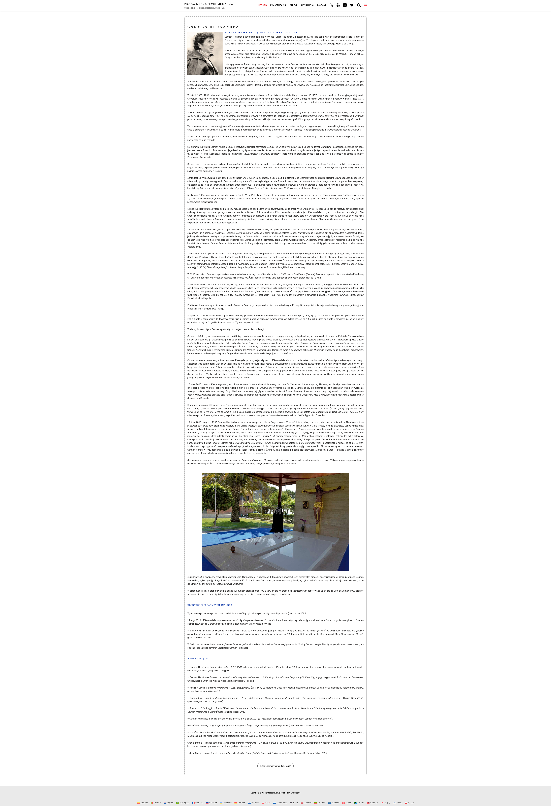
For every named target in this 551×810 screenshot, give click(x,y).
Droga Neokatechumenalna (208, 4)
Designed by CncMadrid (289, 793)
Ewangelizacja (278, 5)
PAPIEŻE (293, 5)
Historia (262, 5)
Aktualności (307, 5)
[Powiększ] (218, 36)
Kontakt (321, 5)
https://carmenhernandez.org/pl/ (275, 766)
